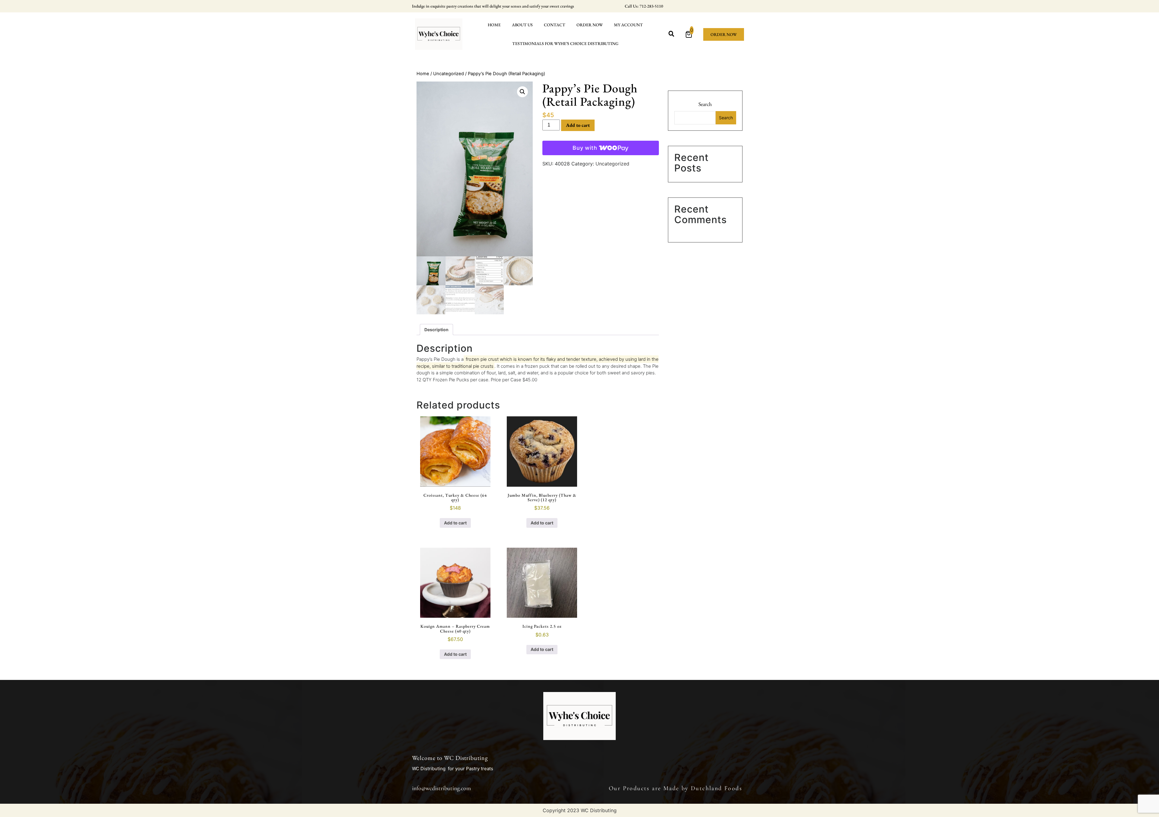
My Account (628, 24)
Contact (554, 24)
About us (522, 24)
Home (494, 24)
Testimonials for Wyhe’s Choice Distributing (565, 43)
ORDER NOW (589, 24)
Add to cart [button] (455, 522)
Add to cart (578, 125)
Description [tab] (436, 329)
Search (705, 104)
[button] (522, 91)
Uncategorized (448, 73)
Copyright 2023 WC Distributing (580, 810)
